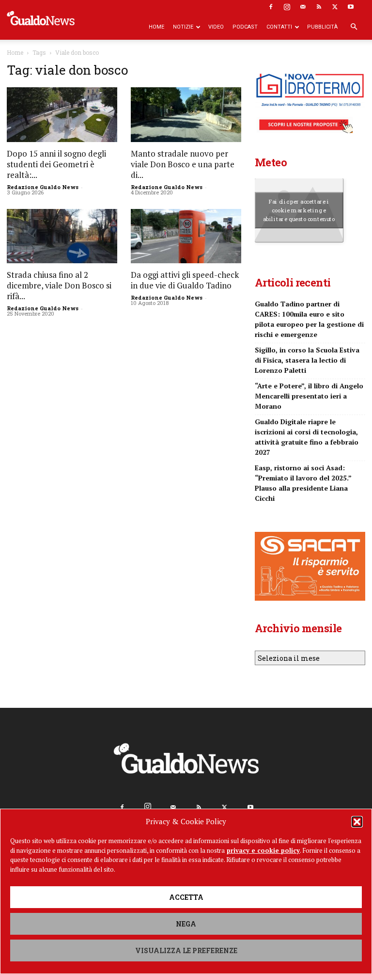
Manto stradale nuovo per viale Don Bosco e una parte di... (182, 164)
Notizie (183, 27)
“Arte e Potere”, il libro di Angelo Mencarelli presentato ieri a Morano (309, 396)
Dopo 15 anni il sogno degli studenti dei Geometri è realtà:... (56, 164)
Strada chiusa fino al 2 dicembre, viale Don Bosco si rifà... (59, 285)
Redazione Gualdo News (42, 187)
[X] (334, 7)
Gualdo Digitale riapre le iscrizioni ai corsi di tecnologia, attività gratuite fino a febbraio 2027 (306, 437)
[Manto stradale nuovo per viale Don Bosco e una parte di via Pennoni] (186, 114)
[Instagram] (286, 7)
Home (156, 27)
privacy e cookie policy (263, 850)
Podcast (245, 27)
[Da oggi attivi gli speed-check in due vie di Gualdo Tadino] (186, 236)
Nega (186, 923)
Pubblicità (322, 27)
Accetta (186, 897)
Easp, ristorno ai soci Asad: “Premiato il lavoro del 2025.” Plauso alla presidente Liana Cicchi (303, 483)
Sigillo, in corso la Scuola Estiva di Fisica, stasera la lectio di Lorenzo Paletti (307, 360)
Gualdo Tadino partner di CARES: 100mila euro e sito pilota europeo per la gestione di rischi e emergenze (309, 319)
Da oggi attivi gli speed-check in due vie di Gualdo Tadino (185, 280)
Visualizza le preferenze (186, 950)
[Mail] (302, 7)
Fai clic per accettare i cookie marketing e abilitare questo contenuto (299, 210)
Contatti (279, 27)
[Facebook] (271, 7)
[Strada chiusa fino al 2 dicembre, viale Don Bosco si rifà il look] (62, 236)
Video (216, 27)
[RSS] (318, 7)
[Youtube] (350, 7)
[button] (357, 822)
